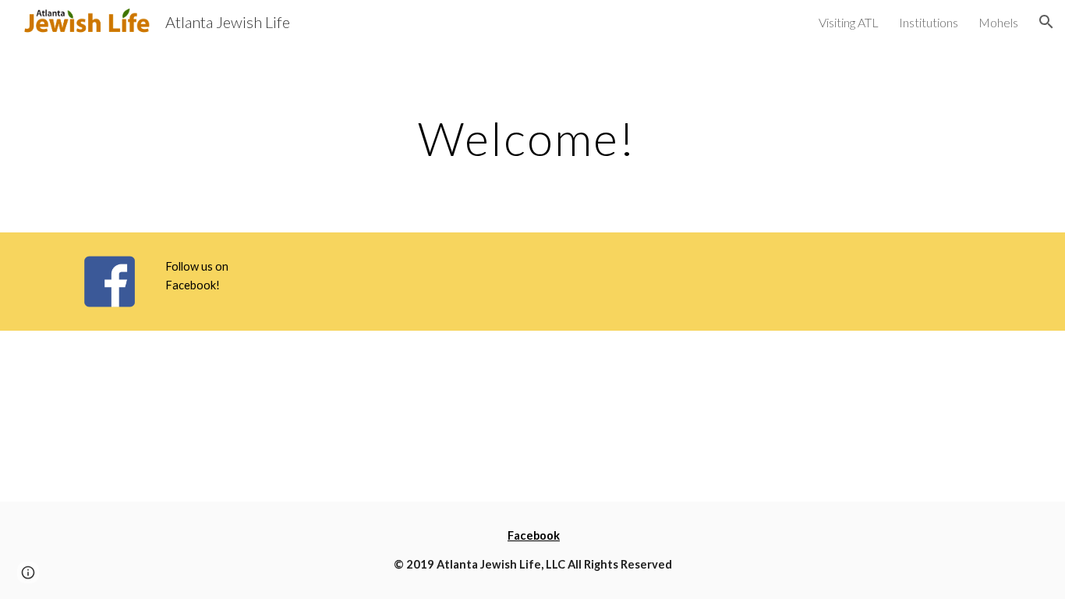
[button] (1046, 22)
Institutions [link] (928, 22)
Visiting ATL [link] (849, 22)
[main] (532, 138)
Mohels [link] (998, 22)
